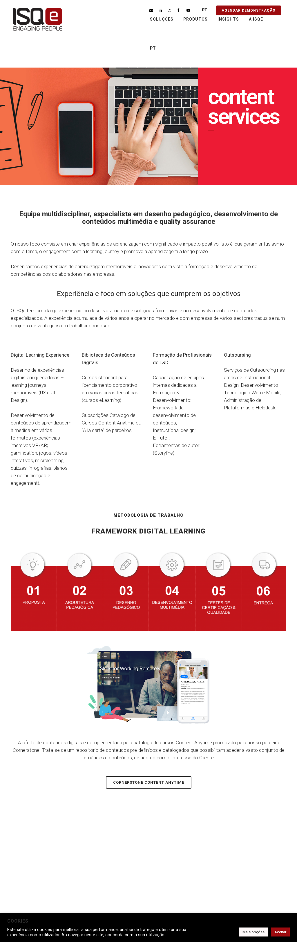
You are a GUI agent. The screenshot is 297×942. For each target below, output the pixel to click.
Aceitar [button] (280, 932)
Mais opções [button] (253, 932)
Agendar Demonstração (249, 10)
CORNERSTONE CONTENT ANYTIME (148, 782)
